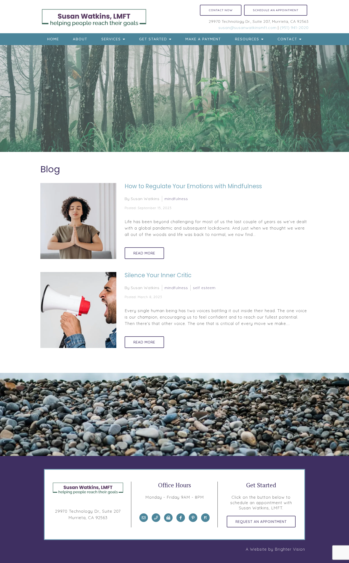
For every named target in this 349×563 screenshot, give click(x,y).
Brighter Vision (290, 549)
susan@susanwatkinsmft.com (247, 27)
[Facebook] (180, 517)
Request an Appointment (261, 521)
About (80, 39)
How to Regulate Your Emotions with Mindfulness (193, 186)
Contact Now (221, 10)
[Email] (143, 517)
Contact (287, 39)
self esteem (204, 287)
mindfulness (176, 198)
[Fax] (168, 517)
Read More (144, 253)
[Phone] (156, 517)
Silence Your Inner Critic (158, 275)
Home (53, 39)
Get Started (153, 39)
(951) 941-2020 (294, 27)
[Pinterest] (193, 517)
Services (111, 39)
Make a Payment (203, 39)
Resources (247, 39)
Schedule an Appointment (275, 10)
